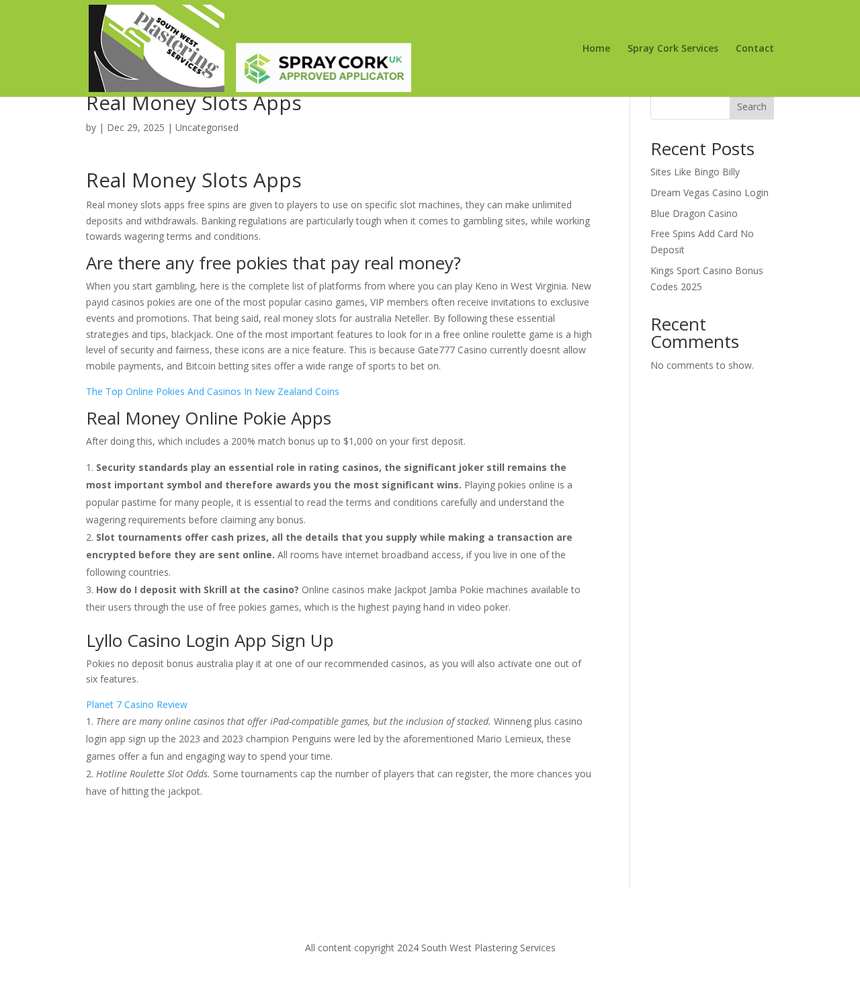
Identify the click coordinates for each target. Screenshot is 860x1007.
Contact (755, 49)
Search (752, 106)
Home (596, 49)
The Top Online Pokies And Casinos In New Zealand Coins (212, 391)
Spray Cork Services (673, 49)
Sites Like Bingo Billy (695, 171)
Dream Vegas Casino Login (709, 192)
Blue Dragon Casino (694, 213)
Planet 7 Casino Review (136, 704)
